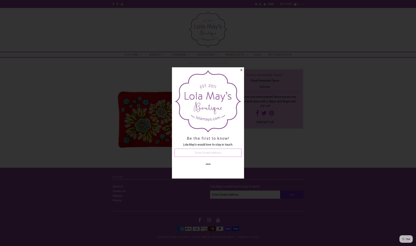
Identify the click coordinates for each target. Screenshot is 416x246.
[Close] (241, 69)
